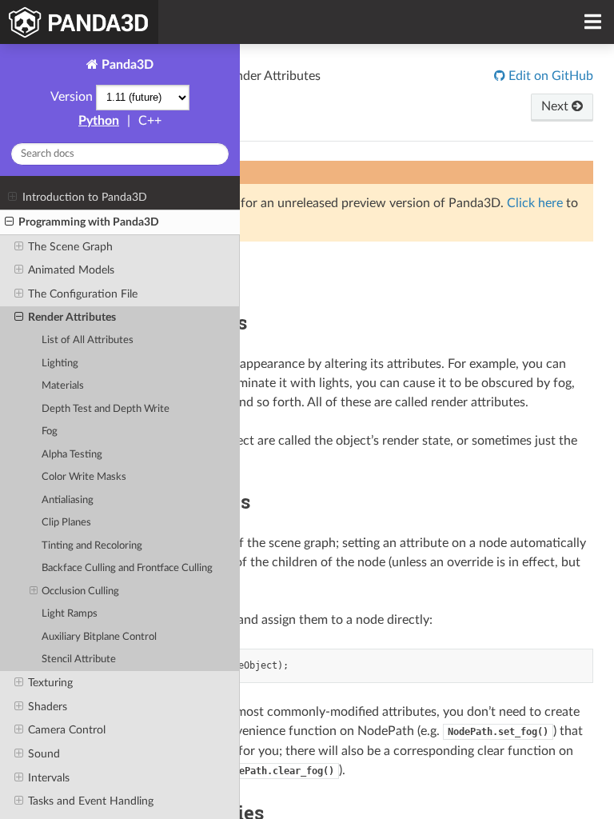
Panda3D (126, 64)
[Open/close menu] (12, 197)
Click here (535, 203)
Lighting (60, 363)
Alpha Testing (72, 454)
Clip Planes (66, 522)
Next (556, 106)
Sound (44, 754)
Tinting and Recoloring (92, 546)
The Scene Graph (70, 247)
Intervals (49, 778)
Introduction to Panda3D (84, 197)
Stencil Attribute (79, 659)
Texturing (50, 683)
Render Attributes (72, 317)
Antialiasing (68, 500)
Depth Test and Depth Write (105, 409)
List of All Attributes (88, 340)
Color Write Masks (84, 477)
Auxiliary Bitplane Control (99, 637)
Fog (50, 431)
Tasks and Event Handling (91, 801)
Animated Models (71, 270)
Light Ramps (70, 614)
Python (98, 120)
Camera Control (67, 730)
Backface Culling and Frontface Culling (127, 568)
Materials (63, 386)
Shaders (47, 707)
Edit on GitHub (549, 76)
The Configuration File (83, 294)
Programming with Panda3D (88, 222)
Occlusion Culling (80, 591)
